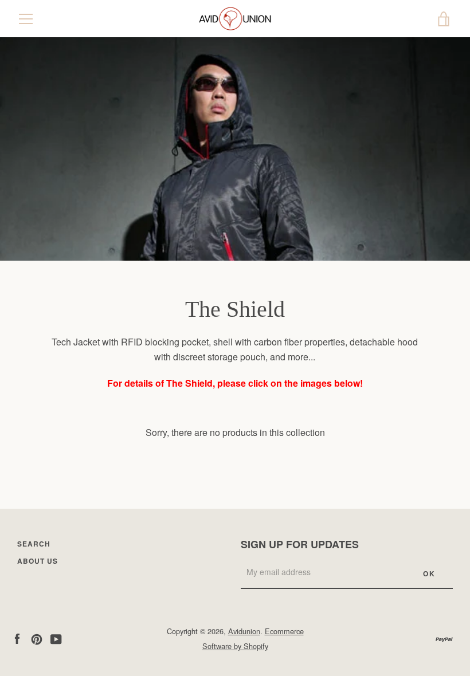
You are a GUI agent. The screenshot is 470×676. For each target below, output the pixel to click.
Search (33, 544)
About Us (37, 561)
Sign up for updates (300, 544)
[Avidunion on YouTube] (56, 637)
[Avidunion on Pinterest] (36, 637)
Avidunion (244, 631)
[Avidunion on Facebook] (17, 637)
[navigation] (25, 19)
